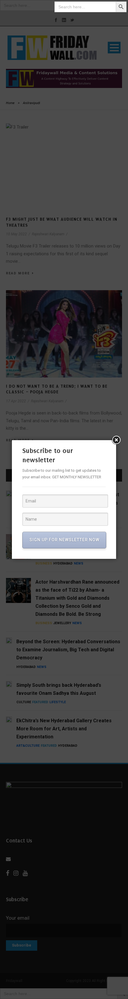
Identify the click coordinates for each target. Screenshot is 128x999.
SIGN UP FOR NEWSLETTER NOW (64, 539)
